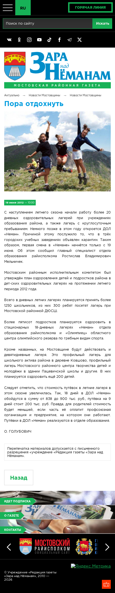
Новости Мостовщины (44, 95)
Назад (18, 477)
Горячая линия (90, 7)
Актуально (11, 95)
